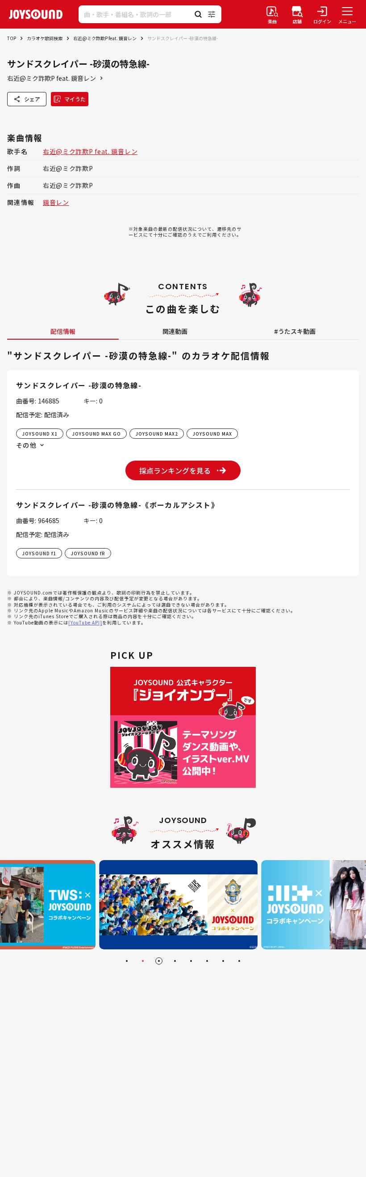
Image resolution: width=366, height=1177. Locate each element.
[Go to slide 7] (223, 961)
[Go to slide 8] (239, 961)
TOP (11, 38)
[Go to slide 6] (207, 961)
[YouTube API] (85, 622)
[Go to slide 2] (143, 961)
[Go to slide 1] (127, 961)
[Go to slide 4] (175, 961)
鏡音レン (56, 202)
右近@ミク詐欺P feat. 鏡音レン (105, 38)
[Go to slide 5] (191, 961)
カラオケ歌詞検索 (44, 38)
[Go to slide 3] (159, 961)
